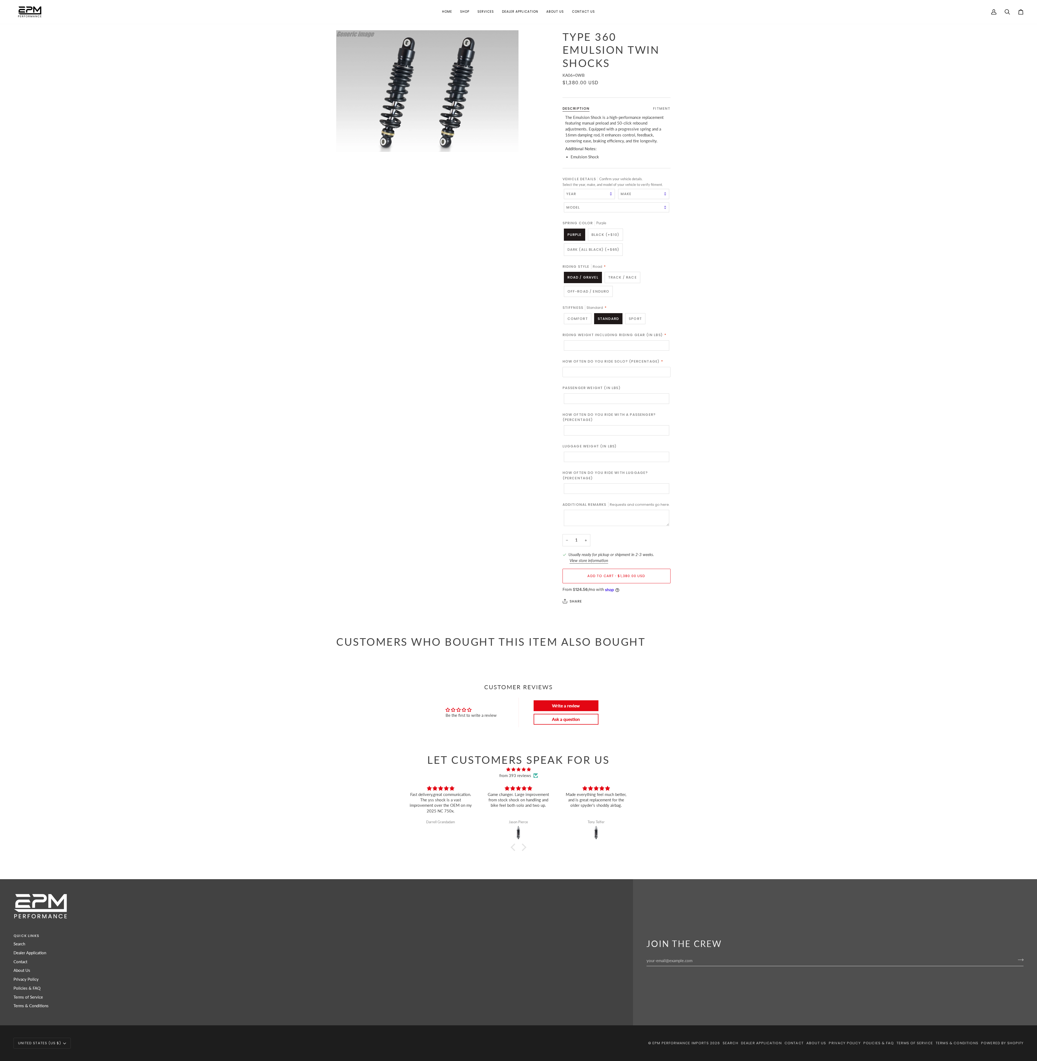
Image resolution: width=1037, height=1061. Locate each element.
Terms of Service (28, 997)
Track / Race (622, 277)
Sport (635, 318)
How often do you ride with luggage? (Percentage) (605, 475)
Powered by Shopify (1002, 1043)
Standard (608, 318)
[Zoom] (427, 91)
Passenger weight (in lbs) (592, 387)
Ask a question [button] (566, 719)
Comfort (577, 318)
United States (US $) (39, 1043)
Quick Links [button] (26, 935)
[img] (518, 770)
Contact (20, 961)
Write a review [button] (566, 705)
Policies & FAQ (27, 988)
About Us (22, 970)
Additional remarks (616, 504)
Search (19, 944)
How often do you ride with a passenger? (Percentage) (609, 417)
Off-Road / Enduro (588, 291)
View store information (589, 560)
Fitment (661, 108)
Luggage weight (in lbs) (590, 446)
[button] (464, 12)
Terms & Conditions (31, 1005)
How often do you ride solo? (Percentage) (613, 361)
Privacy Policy (26, 979)
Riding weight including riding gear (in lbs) (615, 334)
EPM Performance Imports (680, 1043)
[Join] (1019, 960)
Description (576, 108)
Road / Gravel (582, 277)
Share (576, 601)
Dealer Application (30, 952)
